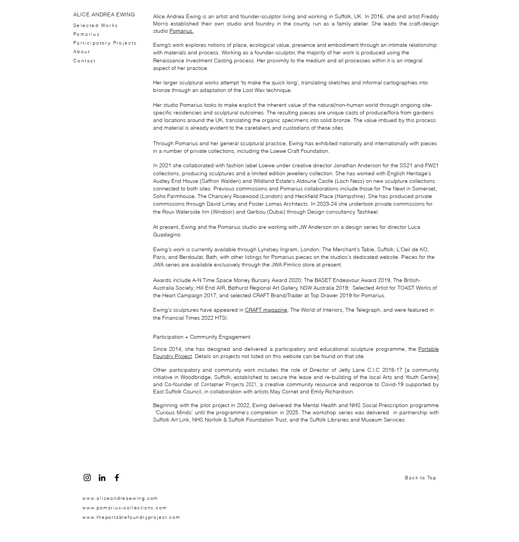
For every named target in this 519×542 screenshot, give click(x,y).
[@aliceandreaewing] (87, 477)
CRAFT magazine (266, 309)
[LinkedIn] (102, 477)
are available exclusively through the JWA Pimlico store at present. (262, 264)
